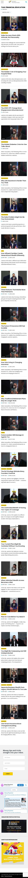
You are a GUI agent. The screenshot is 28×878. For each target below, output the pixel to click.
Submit (8, 773)
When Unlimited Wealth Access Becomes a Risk (12, 581)
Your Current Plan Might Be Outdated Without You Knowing (13, 545)
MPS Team (4, 257)
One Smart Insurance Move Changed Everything (11, 725)
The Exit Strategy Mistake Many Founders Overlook (12, 472)
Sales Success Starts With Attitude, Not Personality (10, 36)
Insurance (3, 287)
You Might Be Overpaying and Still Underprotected (13, 652)
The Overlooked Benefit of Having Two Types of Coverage (13, 509)
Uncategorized (4, 33)
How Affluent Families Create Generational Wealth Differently (12, 254)
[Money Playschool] (14, 2)
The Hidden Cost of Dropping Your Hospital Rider (13, 73)
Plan (2, 251)
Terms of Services (8, 876)
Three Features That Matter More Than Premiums (13, 291)
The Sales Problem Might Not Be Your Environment (12, 218)
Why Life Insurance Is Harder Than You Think (13, 182)
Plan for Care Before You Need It (13, 617)
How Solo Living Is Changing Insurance (11, 363)
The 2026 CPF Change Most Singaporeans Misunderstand (12, 109)
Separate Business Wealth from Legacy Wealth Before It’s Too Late (14, 688)
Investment (9, 468)
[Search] (26, 2)
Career (2, 432)
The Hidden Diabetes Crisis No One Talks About (14, 145)
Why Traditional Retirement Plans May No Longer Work (13, 400)
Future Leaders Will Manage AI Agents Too (12, 436)
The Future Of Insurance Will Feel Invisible (13, 327)
